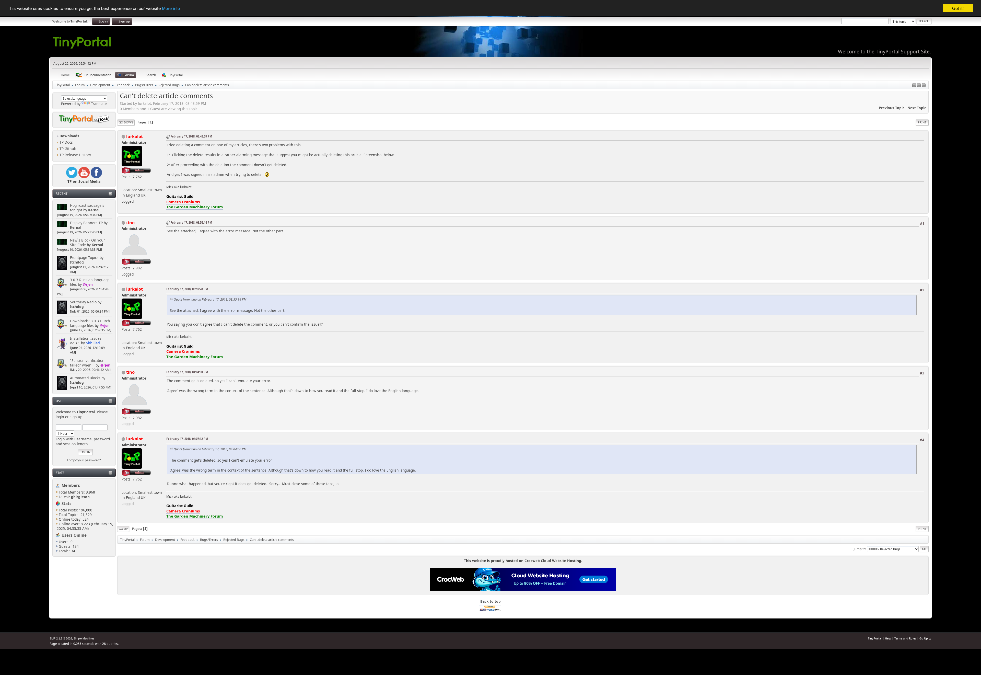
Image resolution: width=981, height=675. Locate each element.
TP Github (67, 148)
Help (888, 638)
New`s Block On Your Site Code (87, 242)
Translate (99, 103)
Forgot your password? (84, 460)
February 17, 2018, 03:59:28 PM (187, 289)
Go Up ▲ (925, 638)
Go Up (123, 529)
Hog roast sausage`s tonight (87, 207)
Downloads (69, 135)
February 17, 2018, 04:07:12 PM (187, 439)
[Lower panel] (919, 85)
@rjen (88, 284)
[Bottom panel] (924, 85)
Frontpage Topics (84, 257)
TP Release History (75, 154)
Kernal (93, 210)
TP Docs (66, 142)
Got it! (958, 8)
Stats (60, 473)
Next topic (916, 107)
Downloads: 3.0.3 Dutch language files (90, 323)
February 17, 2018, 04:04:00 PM (187, 372)
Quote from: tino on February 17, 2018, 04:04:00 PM (210, 449)
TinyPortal (875, 638)
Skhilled (93, 342)
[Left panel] (914, 85)
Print (922, 122)
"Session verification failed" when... (87, 363)
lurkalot (134, 136)
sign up (76, 416)
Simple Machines (84, 638)
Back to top (490, 601)
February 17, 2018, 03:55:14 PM (191, 222)
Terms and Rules (905, 638)
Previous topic (891, 107)
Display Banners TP (86, 222)
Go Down (126, 122)
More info (171, 8)
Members (71, 485)
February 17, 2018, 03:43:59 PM (191, 136)
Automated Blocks (85, 377)
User (60, 401)
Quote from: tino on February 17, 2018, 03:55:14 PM (210, 299)
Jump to (859, 549)
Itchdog (77, 262)
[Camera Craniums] (124, 183)
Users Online (74, 535)
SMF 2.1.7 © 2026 (61, 638)
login (60, 416)
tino (130, 222)
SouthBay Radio (83, 302)
